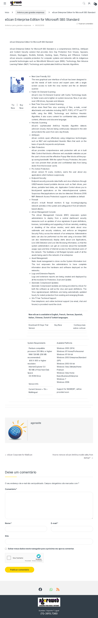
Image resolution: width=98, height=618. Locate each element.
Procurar (84, 3)
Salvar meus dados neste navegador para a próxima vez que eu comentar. (41, 549)
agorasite (36, 423)
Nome (8, 523)
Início (7, 12)
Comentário (11, 489)
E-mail (54, 523)
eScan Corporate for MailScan (18, 455)
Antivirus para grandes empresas (30, 12)
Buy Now (58, 325)
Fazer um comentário (86, 24)
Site (7, 536)
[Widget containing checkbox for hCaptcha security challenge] (24, 558)
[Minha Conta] (89, 3)
